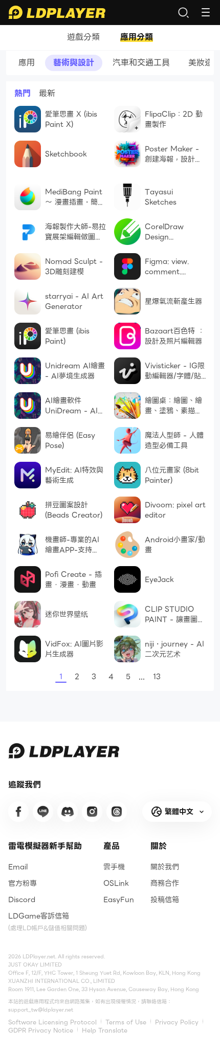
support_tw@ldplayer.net (40, 1009)
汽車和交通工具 (141, 62)
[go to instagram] (92, 811)
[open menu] (206, 12)
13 (157, 676)
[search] (183, 12)
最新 (47, 93)
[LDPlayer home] (56, 12)
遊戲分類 (83, 37)
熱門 (22, 93)
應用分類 (136, 37)
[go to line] (43, 811)
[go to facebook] (18, 811)
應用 (26, 62)
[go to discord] (67, 811)
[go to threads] (116, 811)
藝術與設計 (73, 62)
